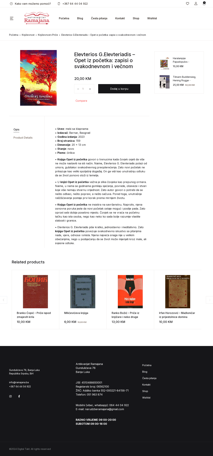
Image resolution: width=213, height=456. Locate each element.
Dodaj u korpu (119, 88)
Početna (64, 18)
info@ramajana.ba (19, 382)
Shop (136, 18)
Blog (80, 18)
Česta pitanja (99, 18)
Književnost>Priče (48, 34)
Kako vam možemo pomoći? (32, 3)
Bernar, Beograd (79, 132)
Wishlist (152, 18)
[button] (196, 3)
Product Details (22, 137)
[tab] (25, 129)
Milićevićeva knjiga (76, 313)
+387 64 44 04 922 (75, 3)
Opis (16, 129)
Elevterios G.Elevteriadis (102, 54)
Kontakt (120, 18)
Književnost (28, 34)
